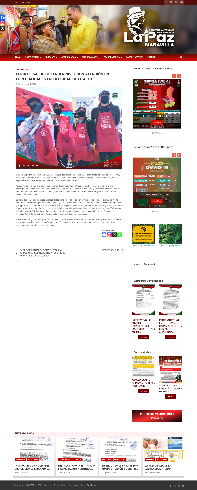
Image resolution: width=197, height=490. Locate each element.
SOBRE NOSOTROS (134, 57)
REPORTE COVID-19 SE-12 (157, 116)
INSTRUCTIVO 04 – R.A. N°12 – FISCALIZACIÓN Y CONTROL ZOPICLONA (76, 469)
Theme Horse (60, 485)
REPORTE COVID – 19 (157, 194)
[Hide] (1, 33)
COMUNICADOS (68, 57)
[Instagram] (109, 234)
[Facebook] (104, 234)
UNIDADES (50, 57)
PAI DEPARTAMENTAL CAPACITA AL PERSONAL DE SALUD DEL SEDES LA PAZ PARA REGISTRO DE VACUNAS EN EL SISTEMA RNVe (42, 253)
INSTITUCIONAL (32, 57)
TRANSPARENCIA (112, 57)
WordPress (91, 485)
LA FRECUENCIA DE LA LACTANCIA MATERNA (158, 467)
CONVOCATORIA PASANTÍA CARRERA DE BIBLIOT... (170, 388)
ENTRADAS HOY (24, 433)
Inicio (18, 57)
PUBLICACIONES (89, 57)
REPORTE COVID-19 (110, 250)
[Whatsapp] (119, 234)
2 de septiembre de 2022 (26, 84)
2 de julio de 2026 (22, 472)
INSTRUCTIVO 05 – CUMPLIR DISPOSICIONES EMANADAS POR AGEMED (143, 326)
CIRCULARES (20, 459)
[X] (114, 234)
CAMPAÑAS (150, 459)
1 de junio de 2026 (152, 472)
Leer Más (157, 122)
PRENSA (151, 57)
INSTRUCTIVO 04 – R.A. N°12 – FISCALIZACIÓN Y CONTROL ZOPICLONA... (170, 326)
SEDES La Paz (22, 69)
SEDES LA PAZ (35, 485)
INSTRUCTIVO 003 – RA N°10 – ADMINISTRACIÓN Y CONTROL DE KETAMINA (119, 469)
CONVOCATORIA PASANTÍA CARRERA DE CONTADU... (143, 383)
